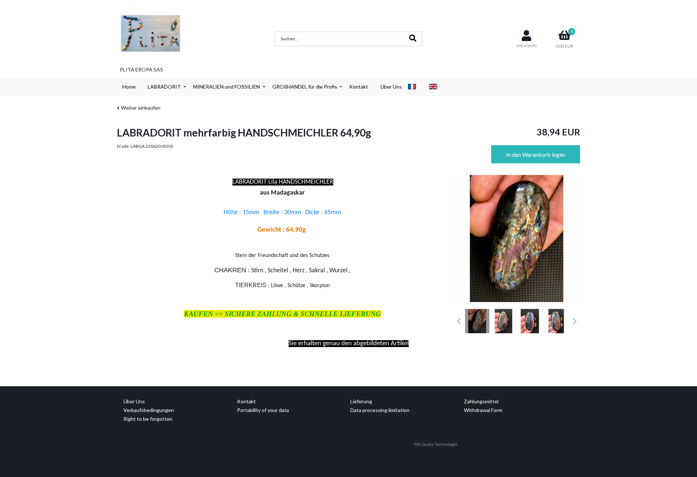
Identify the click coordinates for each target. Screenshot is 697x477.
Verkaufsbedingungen (148, 410)
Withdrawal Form (483, 410)
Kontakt (358, 86)
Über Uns (391, 86)
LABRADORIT (164, 86)
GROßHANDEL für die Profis (304, 86)
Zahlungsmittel (481, 401)
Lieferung (361, 401)
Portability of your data (263, 410)
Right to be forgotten (147, 419)
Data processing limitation (379, 410)
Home (129, 86)
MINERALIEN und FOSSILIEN (226, 86)
